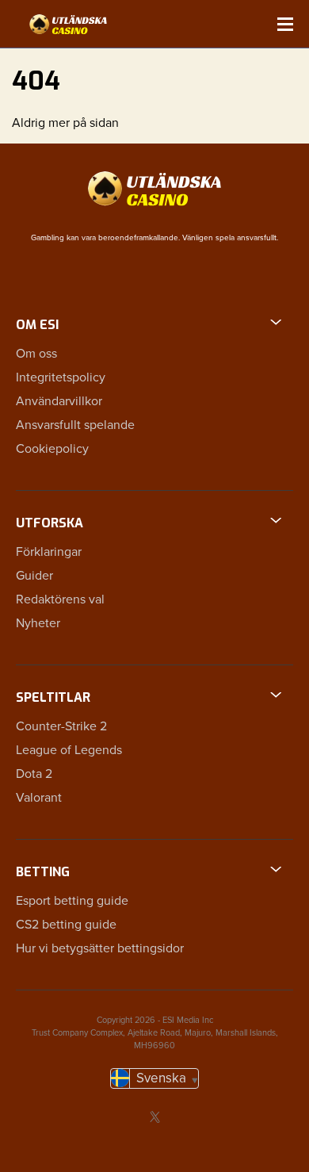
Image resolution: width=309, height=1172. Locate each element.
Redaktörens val (60, 599)
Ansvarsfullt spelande (75, 425)
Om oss (36, 354)
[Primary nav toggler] (285, 24)
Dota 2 (34, 774)
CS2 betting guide (66, 925)
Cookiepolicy (52, 449)
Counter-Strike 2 (61, 726)
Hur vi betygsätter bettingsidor (100, 948)
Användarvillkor (59, 401)
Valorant (39, 798)
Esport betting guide (72, 901)
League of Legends (69, 750)
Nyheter (38, 623)
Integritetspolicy (60, 377)
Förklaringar (49, 552)
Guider (34, 576)
